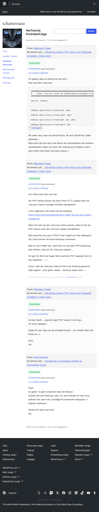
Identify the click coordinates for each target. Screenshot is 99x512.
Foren (5, 12)
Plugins (30, 454)
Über (5, 445)
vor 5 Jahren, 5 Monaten (38, 73)
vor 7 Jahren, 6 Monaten (38, 382)
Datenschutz (9, 459)
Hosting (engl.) (9, 454)
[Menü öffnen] (95, 4)
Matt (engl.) (9, 472)
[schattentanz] (12, 39)
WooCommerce (41, 357)
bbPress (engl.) (11, 477)
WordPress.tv (58, 459)
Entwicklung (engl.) (60, 454)
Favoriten (7, 83)
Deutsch (12, 493)
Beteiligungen (9, 78)
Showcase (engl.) (35, 445)
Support (54, 450)
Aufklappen (36, 128)
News (5, 450)
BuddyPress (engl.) (13, 481)
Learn (53, 445)
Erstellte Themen (10, 56)
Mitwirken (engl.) (83, 445)
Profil (5, 51)
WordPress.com (11, 467)
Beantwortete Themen (9, 71)
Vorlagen (31, 459)
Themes (30, 450)
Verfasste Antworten (7, 63)
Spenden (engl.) (83, 454)
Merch (79, 459)
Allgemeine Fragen (42, 48)
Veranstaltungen (82, 450)
